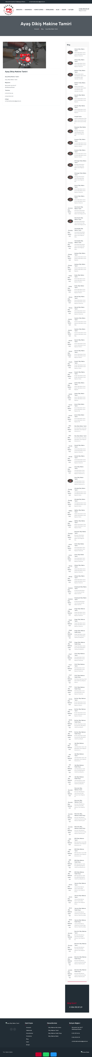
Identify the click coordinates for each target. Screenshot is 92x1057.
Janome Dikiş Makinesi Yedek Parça (80, 909)
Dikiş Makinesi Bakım (53, 1036)
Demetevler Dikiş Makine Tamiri (78, 207)
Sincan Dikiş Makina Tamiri (79, 197)
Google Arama (78, 116)
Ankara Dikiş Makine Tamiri (79, 60)
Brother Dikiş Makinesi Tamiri (80, 699)
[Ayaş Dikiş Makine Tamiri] (8, 10)
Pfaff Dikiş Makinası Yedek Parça (79, 688)
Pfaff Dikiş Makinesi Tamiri (79, 654)
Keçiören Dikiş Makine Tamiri (79, 329)
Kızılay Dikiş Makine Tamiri (79, 286)
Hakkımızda (28, 9)
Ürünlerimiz (50, 9)
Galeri (64, 9)
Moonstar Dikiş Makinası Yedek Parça (79, 814)
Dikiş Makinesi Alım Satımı (54, 1027)
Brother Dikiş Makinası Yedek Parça (80, 721)
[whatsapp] (87, 2)
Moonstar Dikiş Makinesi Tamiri (78, 789)
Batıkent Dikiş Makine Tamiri (79, 71)
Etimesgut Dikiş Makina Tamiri (80, 161)
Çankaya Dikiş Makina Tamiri (79, 254)
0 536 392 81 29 (84, 9)
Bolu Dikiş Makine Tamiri (80, 436)
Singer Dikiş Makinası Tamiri (79, 620)
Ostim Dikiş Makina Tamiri (79, 544)
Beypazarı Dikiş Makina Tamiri (80, 532)
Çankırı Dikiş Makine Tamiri (79, 394)
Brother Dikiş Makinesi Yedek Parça (80, 732)
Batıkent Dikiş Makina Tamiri (79, 83)
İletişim (70, 9)
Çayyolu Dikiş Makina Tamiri (79, 106)
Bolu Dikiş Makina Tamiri (80, 426)
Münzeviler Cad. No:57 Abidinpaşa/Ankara (15, 1)
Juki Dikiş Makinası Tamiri (79, 744)
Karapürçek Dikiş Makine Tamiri (80, 598)
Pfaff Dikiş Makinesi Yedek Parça (79, 676)
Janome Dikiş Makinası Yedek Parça (80, 920)
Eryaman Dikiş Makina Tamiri (79, 151)
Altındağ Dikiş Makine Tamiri (79, 500)
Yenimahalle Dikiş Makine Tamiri (78, 241)
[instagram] (84, 2)
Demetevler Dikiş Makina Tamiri (78, 218)
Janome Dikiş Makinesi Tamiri (80, 884)
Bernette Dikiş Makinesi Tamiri (80, 944)
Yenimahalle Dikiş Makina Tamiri (78, 229)
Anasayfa (19, 9)
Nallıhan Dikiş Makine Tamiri (79, 511)
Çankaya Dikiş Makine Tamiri (79, 265)
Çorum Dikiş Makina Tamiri (79, 405)
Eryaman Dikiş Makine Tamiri (79, 140)
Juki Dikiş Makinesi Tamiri (79, 754)
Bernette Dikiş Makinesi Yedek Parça (80, 970)
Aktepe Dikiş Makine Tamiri (79, 576)
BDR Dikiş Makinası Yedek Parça (79, 872)
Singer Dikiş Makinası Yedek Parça (79, 631)
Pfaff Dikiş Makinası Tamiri (79, 665)
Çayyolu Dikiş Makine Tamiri (79, 95)
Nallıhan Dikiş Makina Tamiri (79, 521)
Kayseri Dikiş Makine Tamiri (79, 340)
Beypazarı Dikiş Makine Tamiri (80, 128)
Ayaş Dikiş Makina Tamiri (78, 467)
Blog (57, 9)
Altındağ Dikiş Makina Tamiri (79, 489)
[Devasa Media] (85, 1052)
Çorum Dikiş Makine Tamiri (79, 415)
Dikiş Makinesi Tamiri (53, 1030)
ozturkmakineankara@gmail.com (37, 1)
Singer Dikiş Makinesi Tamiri (79, 609)
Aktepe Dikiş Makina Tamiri (79, 566)
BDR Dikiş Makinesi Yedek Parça (79, 861)
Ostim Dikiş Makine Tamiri (79, 555)
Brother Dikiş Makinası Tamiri (80, 710)
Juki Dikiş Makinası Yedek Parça (79, 766)
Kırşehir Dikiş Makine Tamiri (79, 362)
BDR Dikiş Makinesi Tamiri (79, 839)
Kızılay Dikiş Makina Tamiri (79, 276)
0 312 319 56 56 (76, 1033)
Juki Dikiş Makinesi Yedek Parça (79, 777)
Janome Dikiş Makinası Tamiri (80, 896)
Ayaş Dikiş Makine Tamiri (51, 29)
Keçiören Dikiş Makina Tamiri (79, 318)
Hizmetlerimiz (38, 9)
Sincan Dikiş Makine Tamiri (79, 186)
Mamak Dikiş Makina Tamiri (79, 297)
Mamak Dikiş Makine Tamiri (79, 308)
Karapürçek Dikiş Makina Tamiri (80, 587)
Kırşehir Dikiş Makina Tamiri (79, 372)
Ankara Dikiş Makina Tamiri (79, 49)
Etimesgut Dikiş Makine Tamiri (80, 174)
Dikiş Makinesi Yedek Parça (55, 1033)
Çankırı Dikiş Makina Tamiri (79, 383)
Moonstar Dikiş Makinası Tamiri (78, 801)
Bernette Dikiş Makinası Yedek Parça (80, 957)
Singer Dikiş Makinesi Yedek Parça (79, 643)
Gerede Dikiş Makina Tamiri (79, 446)
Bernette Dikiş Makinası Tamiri (80, 932)
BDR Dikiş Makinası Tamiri (79, 850)
